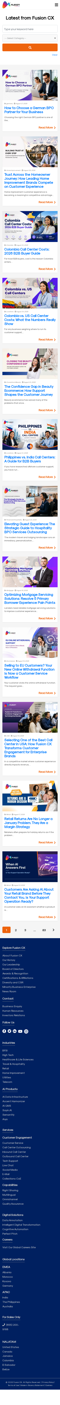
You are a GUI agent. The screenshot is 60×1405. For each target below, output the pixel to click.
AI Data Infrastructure (15, 1096)
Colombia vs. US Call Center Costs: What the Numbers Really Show (30, 319)
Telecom (7, 1081)
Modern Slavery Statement (32, 1385)
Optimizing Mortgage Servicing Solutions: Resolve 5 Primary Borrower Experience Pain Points (29, 598)
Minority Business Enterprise (19, 986)
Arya (5, 1119)
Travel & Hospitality (13, 1063)
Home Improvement (13, 1072)
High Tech (8, 1054)
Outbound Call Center (15, 1156)
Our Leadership (11, 964)
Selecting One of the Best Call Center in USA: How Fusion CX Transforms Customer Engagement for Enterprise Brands (28, 748)
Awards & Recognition (15, 973)
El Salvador (8, 1364)
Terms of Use (13, 1385)
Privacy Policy (47, 1382)
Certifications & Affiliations (17, 977)
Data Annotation (12, 1220)
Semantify (8, 1114)
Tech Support (10, 1160)
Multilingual (9, 1194)
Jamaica (7, 1355)
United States (10, 1346)
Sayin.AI (7, 1110)
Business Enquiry (12, 1006)
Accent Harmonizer (13, 1101)
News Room (9, 991)
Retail (5, 1068)
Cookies (48, 1385)
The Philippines (11, 1301)
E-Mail (5, 1174)
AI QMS (6, 1105)
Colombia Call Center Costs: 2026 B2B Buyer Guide (26, 251)
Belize (5, 1369)
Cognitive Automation (15, 1229)
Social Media (10, 1169)
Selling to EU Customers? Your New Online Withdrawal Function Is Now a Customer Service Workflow (29, 671)
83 (44, 930)
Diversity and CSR (12, 982)
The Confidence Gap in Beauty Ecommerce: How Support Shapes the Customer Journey (28, 390)
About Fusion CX (12, 955)
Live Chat (8, 1165)
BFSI (5, 1050)
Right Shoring (10, 1190)
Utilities (6, 1077)
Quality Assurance (13, 1203)
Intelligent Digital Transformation (21, 1224)
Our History (8, 959)
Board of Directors (13, 968)
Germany (7, 1285)
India (5, 1297)
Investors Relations (13, 1015)
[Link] (11, 5)
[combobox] (30, 38)
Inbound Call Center (14, 1151)
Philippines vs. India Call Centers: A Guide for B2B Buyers (29, 459)
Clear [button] (55, 54)
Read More (46, 127)
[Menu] (55, 5)
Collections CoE (11, 1178)
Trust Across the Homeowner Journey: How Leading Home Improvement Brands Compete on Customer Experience (28, 180)
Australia (7, 1306)
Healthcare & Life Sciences (18, 1059)
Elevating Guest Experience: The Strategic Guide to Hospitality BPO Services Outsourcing (29, 528)
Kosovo (6, 1281)
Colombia (8, 1360)
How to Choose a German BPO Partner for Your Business (29, 110)
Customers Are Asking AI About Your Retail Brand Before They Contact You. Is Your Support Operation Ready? (29, 895)
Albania (6, 1272)
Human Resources (13, 1010)
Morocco (7, 1276)
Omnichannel (10, 1199)
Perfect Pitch (9, 1233)
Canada (7, 1351)
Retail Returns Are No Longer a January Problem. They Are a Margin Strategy (28, 822)
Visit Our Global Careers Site (19, 1247)
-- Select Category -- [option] (15, 38)
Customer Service (12, 1142)
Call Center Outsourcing (16, 1147)
